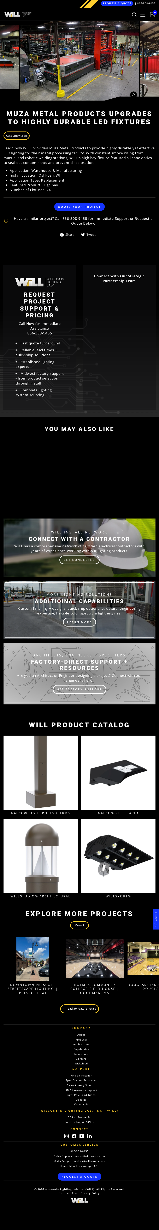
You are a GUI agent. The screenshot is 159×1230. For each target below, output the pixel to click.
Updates (81, 1099)
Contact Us (81, 1104)
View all (79, 925)
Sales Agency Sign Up (81, 1085)
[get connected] (79, 548)
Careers (81, 1058)
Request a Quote (117, 3)
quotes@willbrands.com (89, 1156)
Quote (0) (156, 919)
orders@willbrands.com (89, 1161)
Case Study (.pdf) (16, 136)
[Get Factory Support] (79, 674)
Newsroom (81, 1054)
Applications (81, 1044)
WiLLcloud (81, 1063)
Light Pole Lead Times (81, 1095)
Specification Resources (81, 1080)
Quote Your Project (79, 207)
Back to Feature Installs (81, 1008)
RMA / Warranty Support (81, 1090)
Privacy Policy (90, 1193)
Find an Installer (81, 1075)
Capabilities (81, 1049)
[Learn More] (79, 610)
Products (81, 1039)
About (81, 1034)
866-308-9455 (146, 3)
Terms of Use (68, 1193)
